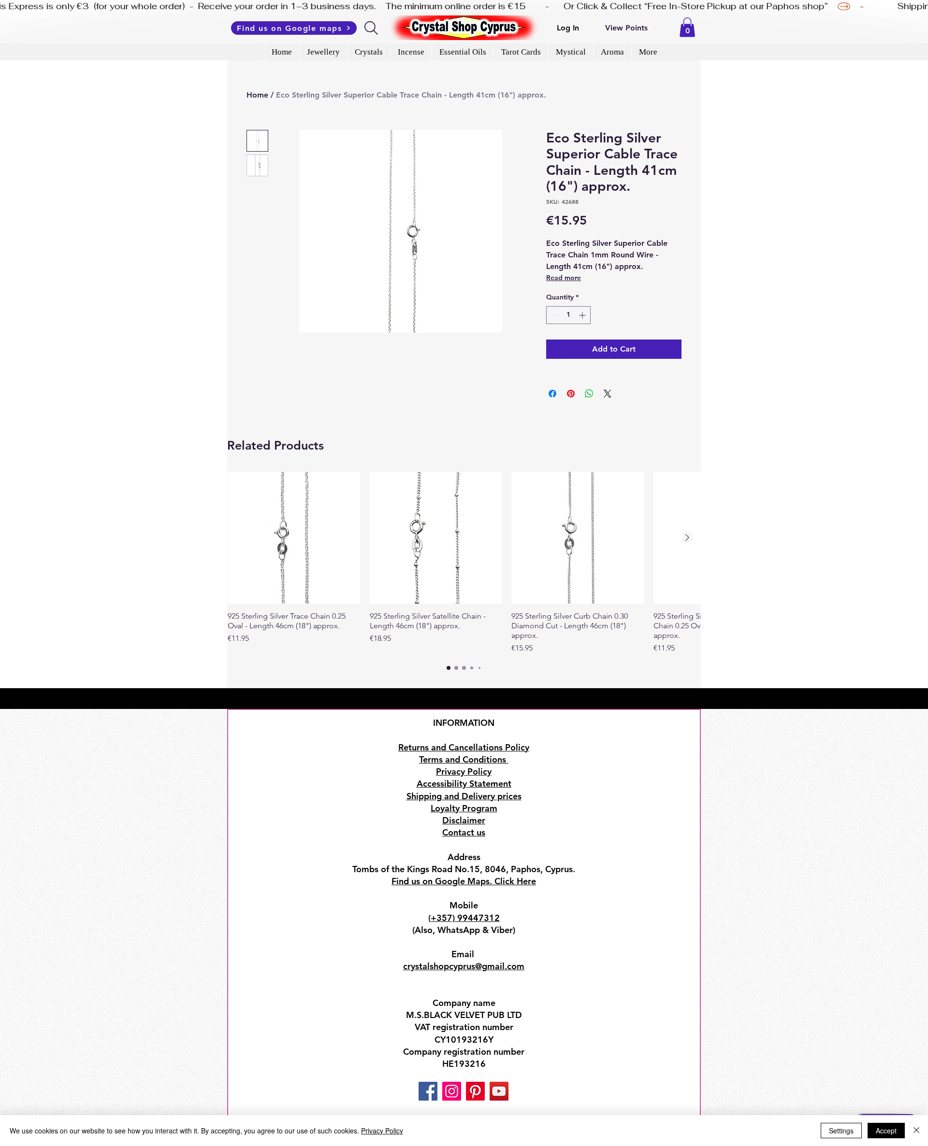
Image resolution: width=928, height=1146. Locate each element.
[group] (464, 563)
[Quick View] (294, 538)
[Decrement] (554, 315)
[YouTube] (499, 1091)
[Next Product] (687, 537)
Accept (886, 1130)
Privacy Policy (382, 1130)
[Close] (916, 1130)
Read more (563, 277)
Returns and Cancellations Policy (463, 747)
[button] (687, 27)
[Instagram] (451, 1091)
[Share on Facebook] (552, 393)
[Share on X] (607, 393)
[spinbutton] (568, 315)
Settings (841, 1130)
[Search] (372, 28)
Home (257, 94)
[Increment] (583, 315)
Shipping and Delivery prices (464, 796)
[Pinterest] (475, 1091)
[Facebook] (428, 1091)
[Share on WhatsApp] (589, 393)
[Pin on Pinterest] (571, 393)
